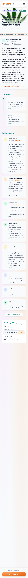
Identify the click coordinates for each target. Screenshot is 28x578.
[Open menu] (24, 4)
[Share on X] (9, 339)
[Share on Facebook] (5, 339)
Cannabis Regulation (8, 86)
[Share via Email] (17, 339)
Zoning (17, 86)
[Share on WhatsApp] (13, 339)
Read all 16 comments (14, 314)
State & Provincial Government (10, 10)
